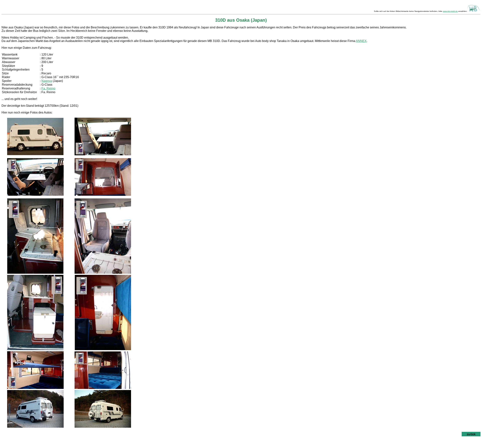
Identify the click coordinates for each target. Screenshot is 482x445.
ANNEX (361, 41)
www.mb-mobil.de (450, 11)
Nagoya (46, 80)
